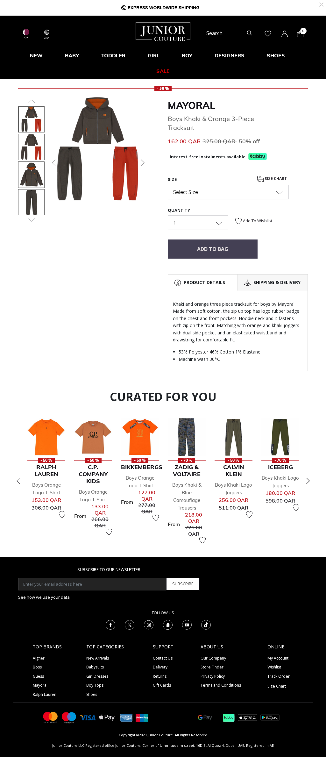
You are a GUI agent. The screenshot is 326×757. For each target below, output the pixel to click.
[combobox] (229, 33)
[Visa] (88, 717)
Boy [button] (187, 55)
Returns (160, 676)
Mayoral (191, 105)
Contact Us (163, 658)
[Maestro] (69, 717)
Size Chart (275, 178)
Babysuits (95, 667)
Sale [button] (163, 71)
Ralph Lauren (44, 694)
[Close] (321, 4)
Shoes (91, 694)
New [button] (36, 55)
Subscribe (183, 584)
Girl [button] (153, 55)
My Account (277, 658)
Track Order (278, 676)
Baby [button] (72, 55)
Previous (18, 481)
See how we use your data (44, 597)
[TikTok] (206, 624)
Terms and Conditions (221, 685)
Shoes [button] (276, 55)
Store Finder (212, 667)
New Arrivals (97, 658)
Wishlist (274, 667)
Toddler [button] (113, 55)
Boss (37, 667)
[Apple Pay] (107, 717)
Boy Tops (94, 685)
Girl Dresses (97, 676)
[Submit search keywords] (249, 33)
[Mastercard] (50, 717)
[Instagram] (148, 624)
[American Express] (126, 717)
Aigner (39, 658)
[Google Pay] (205, 717)
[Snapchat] (168, 624)
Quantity (179, 210)
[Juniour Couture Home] (163, 30)
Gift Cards (162, 685)
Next (308, 481)
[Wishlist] (62, 514)
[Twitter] (129, 624)
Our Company (213, 658)
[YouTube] (187, 624)
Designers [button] (229, 55)
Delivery (160, 667)
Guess (38, 676)
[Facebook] (110, 624)
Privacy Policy (213, 676)
